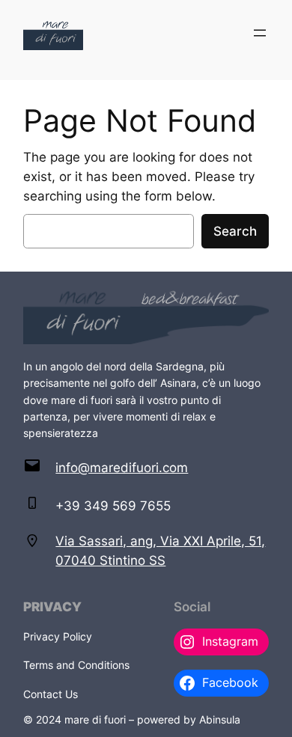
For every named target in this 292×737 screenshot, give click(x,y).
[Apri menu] (260, 33)
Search (235, 231)
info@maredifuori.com (121, 467)
